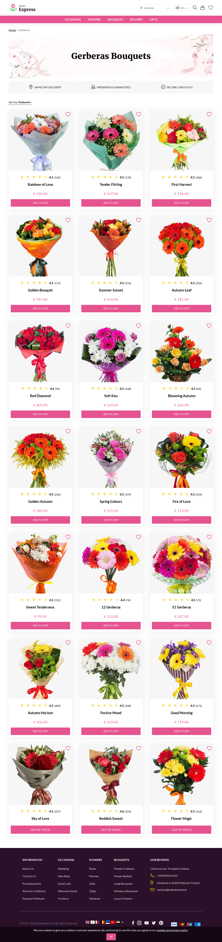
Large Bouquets (123, 883)
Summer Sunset (111, 290)
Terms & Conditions (34, 891)
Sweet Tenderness (40, 607)
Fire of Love (182, 501)
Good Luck (64, 883)
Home (12, 30)
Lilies (92, 883)
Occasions (73, 19)
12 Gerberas (111, 607)
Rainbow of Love (40, 184)
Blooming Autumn (181, 396)
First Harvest (182, 184)
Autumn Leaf (181, 290)
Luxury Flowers (123, 898)
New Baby (64, 876)
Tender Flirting (111, 184)
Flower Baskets (123, 876)
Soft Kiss (111, 396)
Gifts (153, 19)
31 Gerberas (181, 607)
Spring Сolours (111, 501)
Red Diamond (40, 396)
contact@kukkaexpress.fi (172, 889)
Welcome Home (67, 891)
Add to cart (40, 203)
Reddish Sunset (111, 818)
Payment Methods (33, 898)
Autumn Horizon (40, 713)
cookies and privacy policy (172, 930)
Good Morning (182, 713)
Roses (92, 868)
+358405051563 (167, 875)
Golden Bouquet (40, 290)
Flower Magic (181, 818)
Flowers (94, 19)
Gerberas (94, 898)
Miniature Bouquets (126, 891)
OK (111, 937)
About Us (28, 868)
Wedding (63, 868)
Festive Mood (110, 713)
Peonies (94, 876)
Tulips (92, 891)
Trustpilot (173, 868)
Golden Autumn (40, 501)
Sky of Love (40, 818)
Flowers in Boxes (124, 868)
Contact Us (29, 876)
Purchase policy (31, 883)
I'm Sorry (63, 898)
